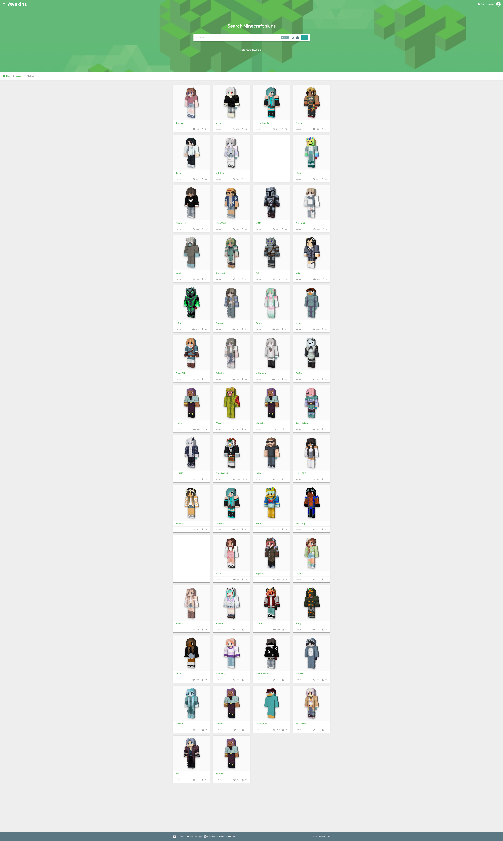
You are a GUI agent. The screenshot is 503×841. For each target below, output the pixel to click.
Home (7, 76)
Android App (194, 836)
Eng (481, 4)
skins (21, 4)
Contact (178, 836)
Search (19, 76)
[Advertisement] (191, 559)
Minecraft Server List (225, 836)
